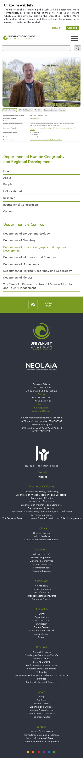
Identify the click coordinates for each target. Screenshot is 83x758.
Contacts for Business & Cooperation (41, 742)
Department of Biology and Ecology (26, 233)
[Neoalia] (41, 366)
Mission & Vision (41, 704)
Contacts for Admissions (41, 731)
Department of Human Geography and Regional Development (49, 128)
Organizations (41, 617)
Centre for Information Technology (41, 540)
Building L (37, 118)
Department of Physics (17, 277)
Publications (27, 110)
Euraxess (41, 679)
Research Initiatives (41, 652)
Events (41, 614)
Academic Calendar (41, 571)
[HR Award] (41, 456)
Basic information (9, 110)
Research (9, 198)
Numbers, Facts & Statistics (41, 710)
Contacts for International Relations (41, 735)
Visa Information (41, 593)
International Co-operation (20, 204)
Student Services (41, 627)
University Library (41, 533)
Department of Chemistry (19, 240)
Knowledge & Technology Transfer (41, 655)
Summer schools (41, 568)
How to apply (41, 586)
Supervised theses (50, 110)
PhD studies (41, 672)
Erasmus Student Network (41, 631)
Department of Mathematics (21, 264)
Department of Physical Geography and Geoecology (37, 270)
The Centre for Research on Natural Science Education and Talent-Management (38, 286)
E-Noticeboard (12, 191)
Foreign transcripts (41, 589)
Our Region (41, 624)
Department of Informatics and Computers (30, 257)
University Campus (41, 620)
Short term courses (41, 564)
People (7, 184)
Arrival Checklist (41, 634)
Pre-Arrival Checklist (41, 599)
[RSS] (33, 304)
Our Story (41, 700)
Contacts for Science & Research (41, 682)
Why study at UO (41, 554)
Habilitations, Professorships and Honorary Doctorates (41, 675)
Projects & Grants (41, 662)
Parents (41, 637)
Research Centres (41, 659)
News (7, 171)
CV (20, 110)
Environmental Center (41, 515)
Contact (8, 211)
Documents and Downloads (41, 713)
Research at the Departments (41, 669)
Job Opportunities (41, 717)
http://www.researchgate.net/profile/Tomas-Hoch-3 (46, 140)
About (7, 177)
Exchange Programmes (41, 561)
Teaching (38, 110)
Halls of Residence (41, 536)
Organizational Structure (41, 707)
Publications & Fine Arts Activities (41, 665)
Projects (62, 110)
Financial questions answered (41, 596)
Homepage (41, 477)
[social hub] (48, 304)
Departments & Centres (23, 224)
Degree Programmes (41, 558)
